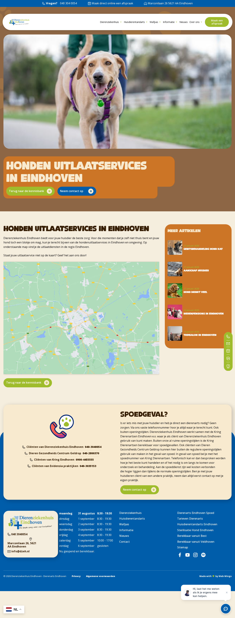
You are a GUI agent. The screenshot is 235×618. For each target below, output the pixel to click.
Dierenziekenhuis (130, 513)
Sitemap (182, 547)
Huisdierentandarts (132, 518)
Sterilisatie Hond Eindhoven (195, 530)
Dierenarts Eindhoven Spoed (195, 513)
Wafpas (124, 524)
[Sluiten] (226, 592)
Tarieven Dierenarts (190, 518)
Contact (124, 542)
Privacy (76, 576)
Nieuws (124, 536)
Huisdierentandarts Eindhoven (197, 524)
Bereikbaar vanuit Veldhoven (195, 542)
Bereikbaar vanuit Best (192, 536)
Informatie (126, 530)
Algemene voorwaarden (100, 576)
